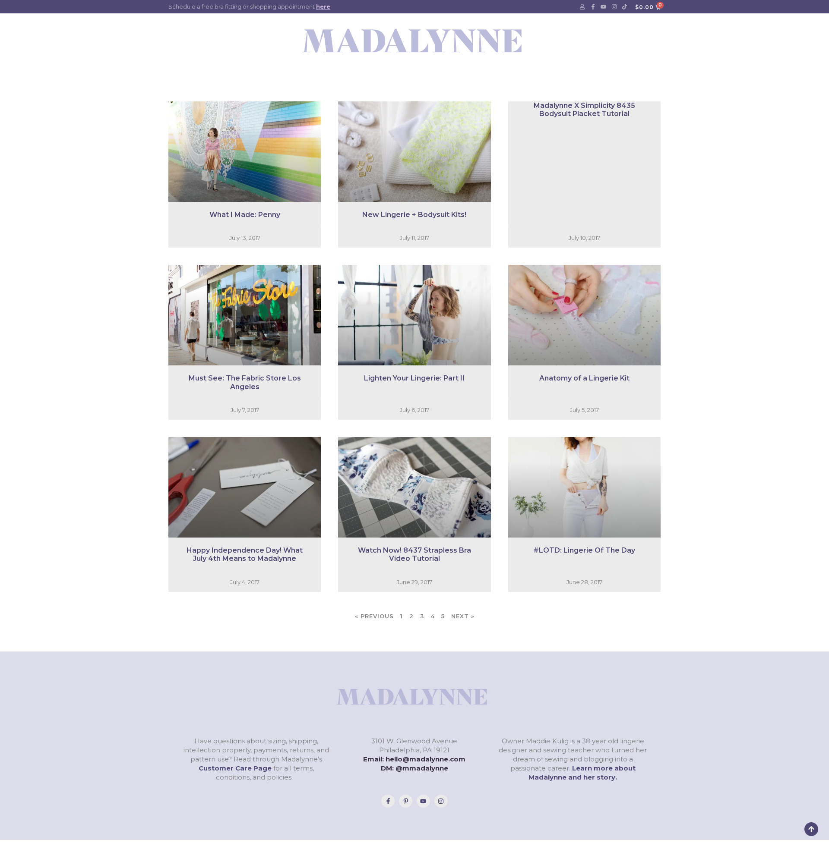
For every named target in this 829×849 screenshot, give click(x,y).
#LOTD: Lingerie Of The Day (584, 550)
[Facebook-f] (593, 7)
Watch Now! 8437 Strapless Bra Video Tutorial (414, 554)
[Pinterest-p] (405, 801)
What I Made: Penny (244, 215)
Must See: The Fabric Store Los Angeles (245, 382)
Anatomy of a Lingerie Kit (584, 378)
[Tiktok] (624, 7)
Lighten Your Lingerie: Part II (414, 378)
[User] (582, 7)
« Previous (374, 616)
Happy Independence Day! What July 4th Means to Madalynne (245, 554)
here (323, 6)
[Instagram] (614, 7)
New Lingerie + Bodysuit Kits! (414, 215)
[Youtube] (603, 7)
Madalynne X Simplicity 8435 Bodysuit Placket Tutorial (584, 109)
